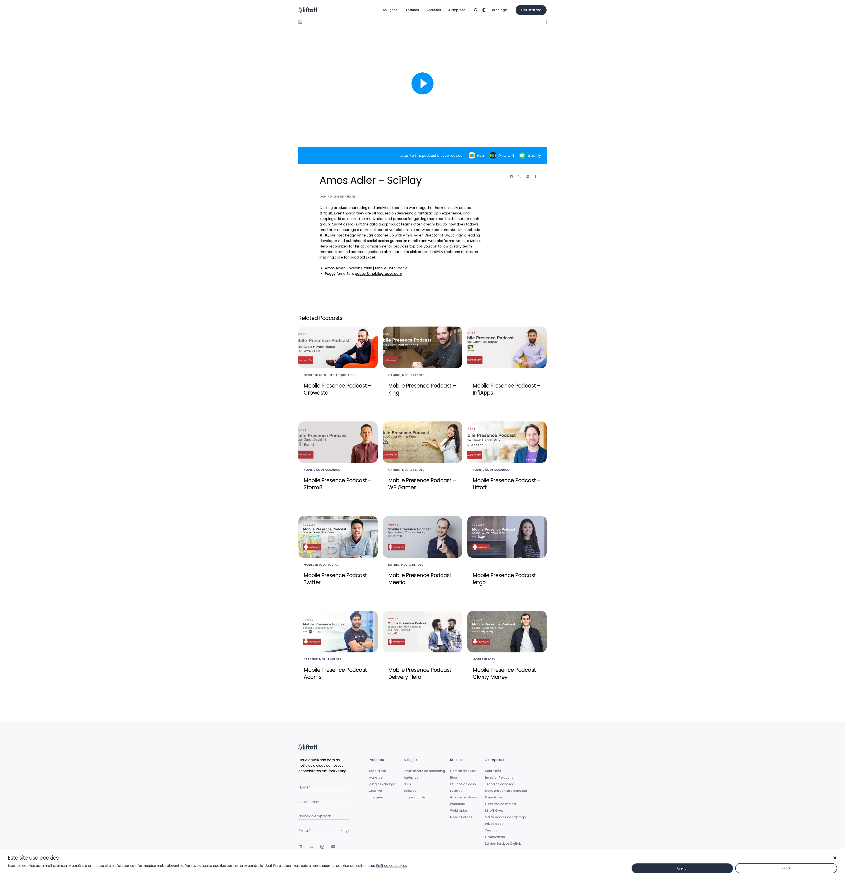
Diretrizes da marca (500, 804)
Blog (453, 777)
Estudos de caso (463, 784)
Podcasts (457, 804)
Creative (375, 791)
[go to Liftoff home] (307, 10)
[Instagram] (322, 847)
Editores (410, 791)
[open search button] (476, 10)
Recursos (433, 10)
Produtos (412, 10)
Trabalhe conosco (499, 784)
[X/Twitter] (311, 847)
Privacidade (494, 824)
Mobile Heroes (344, 196)
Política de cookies (391, 865)
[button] (835, 858)
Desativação (495, 837)
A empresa (456, 10)
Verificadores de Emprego (505, 817)
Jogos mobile (414, 797)
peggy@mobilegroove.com (378, 273)
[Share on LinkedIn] (527, 176)
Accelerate (377, 771)
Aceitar (682, 868)
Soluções (390, 10)
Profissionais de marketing (424, 771)
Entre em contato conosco (506, 791)
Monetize (375, 777)
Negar (786, 868)
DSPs (407, 784)
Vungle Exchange (382, 784)
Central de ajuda (463, 771)
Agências (411, 777)
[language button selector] (484, 10)
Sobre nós (493, 771)
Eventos (456, 791)
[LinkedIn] (300, 847)
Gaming (326, 196)
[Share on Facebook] (535, 176)
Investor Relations (499, 777)
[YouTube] (333, 847)
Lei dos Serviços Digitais (503, 843)
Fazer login (498, 10)
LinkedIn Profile (359, 268)
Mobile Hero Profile (391, 268)
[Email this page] (511, 176)
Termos (491, 830)
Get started (531, 10)
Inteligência (378, 797)
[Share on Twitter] (519, 176)
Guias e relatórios (464, 797)
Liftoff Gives (494, 810)
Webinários (458, 810)
